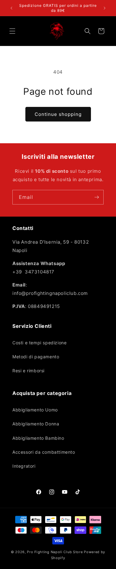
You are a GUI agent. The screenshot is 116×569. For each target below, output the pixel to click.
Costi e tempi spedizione (39, 342)
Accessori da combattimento (43, 452)
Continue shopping (58, 114)
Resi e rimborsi (28, 370)
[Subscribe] (96, 197)
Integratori (24, 466)
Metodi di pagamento (35, 356)
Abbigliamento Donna (35, 423)
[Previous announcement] (11, 8)
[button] (12, 31)
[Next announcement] (104, 8)
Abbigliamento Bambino (38, 438)
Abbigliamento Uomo (35, 409)
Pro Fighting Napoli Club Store (55, 552)
